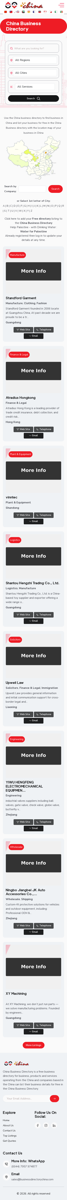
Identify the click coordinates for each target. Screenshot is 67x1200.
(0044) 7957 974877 (24, 1166)
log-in (39, 236)
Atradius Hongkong (21, 398)
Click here (10, 219)
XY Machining (16, 993)
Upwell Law (15, 683)
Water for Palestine (33, 231)
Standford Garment (21, 298)
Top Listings (10, 1135)
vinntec (11, 497)
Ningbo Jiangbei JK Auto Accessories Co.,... (25, 892)
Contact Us (9, 1130)
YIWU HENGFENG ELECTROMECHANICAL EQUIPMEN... (24, 786)
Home (6, 1120)
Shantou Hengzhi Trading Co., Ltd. (32, 583)
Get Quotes (9, 1141)
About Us (8, 1125)
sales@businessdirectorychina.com (32, 1179)
